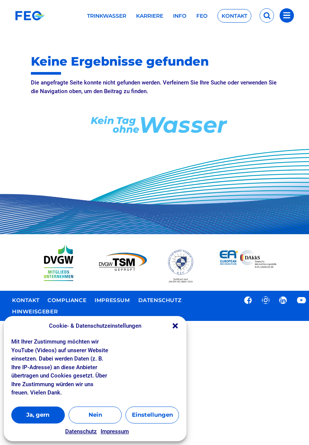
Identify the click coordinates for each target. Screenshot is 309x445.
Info (180, 16)
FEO (202, 16)
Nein (95, 414)
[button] (175, 326)
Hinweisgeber (35, 312)
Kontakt (234, 15)
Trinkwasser (106, 16)
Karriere (149, 16)
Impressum (115, 431)
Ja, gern (37, 414)
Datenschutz (81, 431)
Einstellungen (152, 414)
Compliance (66, 301)
